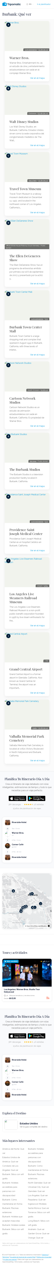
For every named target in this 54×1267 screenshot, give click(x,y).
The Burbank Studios (24, 469)
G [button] (23, 907)
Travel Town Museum (25, 189)
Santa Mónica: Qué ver (38, 1208)
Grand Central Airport (25, 669)
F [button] (32, 893)
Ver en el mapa (37, 78)
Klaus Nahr (33, 180)
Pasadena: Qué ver (37, 1200)
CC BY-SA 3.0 (43, 50)
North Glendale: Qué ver (39, 1183)
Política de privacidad (44, 1257)
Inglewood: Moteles (37, 1204)
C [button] (32, 907)
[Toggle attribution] (48, 926)
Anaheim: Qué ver (36, 1229)
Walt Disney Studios (23, 122)
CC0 (46, 319)
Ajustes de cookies (10, 1259)
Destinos (45, 1255)
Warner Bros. (19, 58)
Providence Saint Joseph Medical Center (26, 532)
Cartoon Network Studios (22, 400)
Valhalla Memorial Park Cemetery (26, 738)
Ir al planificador (44, 4)
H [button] (24, 906)
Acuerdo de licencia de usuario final (22, 1257)
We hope (33, 461)
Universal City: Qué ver (38, 1187)
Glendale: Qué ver (36, 1191)
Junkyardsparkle (31, 50)
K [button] (13, 891)
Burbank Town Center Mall (25, 329)
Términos (5, 1257)
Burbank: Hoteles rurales (13, 1225)
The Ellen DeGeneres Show (24, 258)
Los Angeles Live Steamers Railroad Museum (23, 598)
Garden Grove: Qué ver (38, 1233)
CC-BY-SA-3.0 (43, 113)
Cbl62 (35, 728)
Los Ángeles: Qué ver (38, 1195)
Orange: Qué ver (35, 1238)
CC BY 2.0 (44, 390)
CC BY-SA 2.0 (43, 180)
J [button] (40, 903)
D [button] (21, 911)
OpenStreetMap (32, 926)
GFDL (46, 586)
